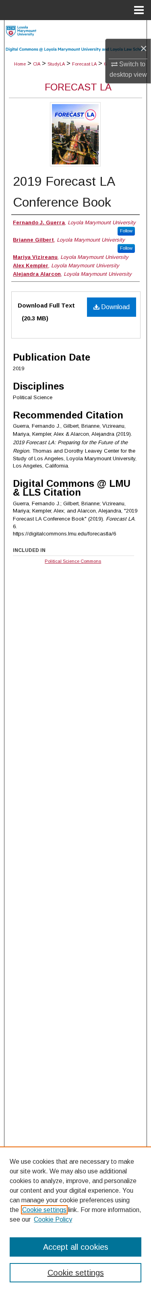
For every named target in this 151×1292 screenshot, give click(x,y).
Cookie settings (44, 1209)
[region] (75, 1219)
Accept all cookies (75, 1247)
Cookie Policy (53, 1219)
